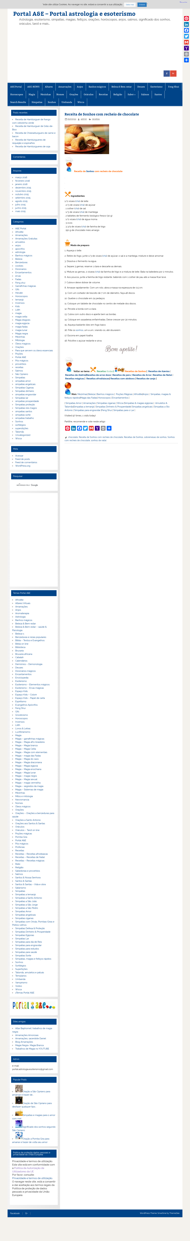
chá (77, 201)
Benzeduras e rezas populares (30, 637)
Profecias (20, 847)
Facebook (15, 1213)
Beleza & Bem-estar (121, 86)
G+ (26, 1213)
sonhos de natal (98, 440)
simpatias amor (23, 381)
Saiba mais (130, 5)
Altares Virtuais (22, 603)
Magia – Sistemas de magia (29, 789)
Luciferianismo (22, 732)
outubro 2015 (22, 194)
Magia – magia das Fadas (28, 755)
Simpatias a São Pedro (26, 908)
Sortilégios (20, 965)
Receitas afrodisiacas (97, 378)
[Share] (186, 60)
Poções (19, 353)
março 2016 (21, 177)
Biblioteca (20, 647)
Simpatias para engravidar (87, 410)
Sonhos (52, 102)
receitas (96, 119)
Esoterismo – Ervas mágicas (29, 688)
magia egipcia (22, 323)
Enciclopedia (21, 677)
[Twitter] (186, 36)
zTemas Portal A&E (24, 992)
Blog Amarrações (24, 1042)
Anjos (80, 86)
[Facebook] (186, 30)
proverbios (20, 364)
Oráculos (88, 94)
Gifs (17, 289)
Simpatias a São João (26, 901)
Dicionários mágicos (25, 671)
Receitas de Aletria (75, 375)
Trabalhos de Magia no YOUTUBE (32, 1048)
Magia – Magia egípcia (26, 765)
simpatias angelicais (25, 384)
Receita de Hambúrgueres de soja (32, 146)
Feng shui (20, 282)
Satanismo (20, 887)
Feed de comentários (26, 462)
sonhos (79, 330)
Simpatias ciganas (106, 403)
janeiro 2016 (21, 184)
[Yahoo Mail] (186, 48)
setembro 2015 (22, 197)
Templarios (20, 975)
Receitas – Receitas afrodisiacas (31, 854)
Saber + (132, 94)
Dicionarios (20, 269)
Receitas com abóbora (122, 378)
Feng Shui (173, 86)
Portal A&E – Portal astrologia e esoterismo (74, 13)
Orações (73, 94)
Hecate (19, 293)
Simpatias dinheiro (24, 391)
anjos (18, 245)
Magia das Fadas (88, 397)
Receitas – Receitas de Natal (30, 857)
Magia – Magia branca (26, 745)
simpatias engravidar (25, 394)
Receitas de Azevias (159, 371)
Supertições (21, 969)
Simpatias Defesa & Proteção (30, 928)
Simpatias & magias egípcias (138, 403)
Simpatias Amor (74, 403)
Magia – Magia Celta (25, 749)
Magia (32, 94)
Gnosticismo (21, 715)
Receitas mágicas (74, 378)
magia (18, 313)
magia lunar (21, 330)
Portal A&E (20, 357)
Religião (117, 94)
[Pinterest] (186, 18)
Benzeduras (21, 262)
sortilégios (20, 425)
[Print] (186, 54)
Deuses (141, 86)
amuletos (20, 242)
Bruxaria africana (23, 654)
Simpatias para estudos (27, 948)
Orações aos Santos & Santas (30, 823)
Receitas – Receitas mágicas (29, 860)
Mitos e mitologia (24, 796)
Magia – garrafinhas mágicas (29, 738)
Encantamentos (120, 397)
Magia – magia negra (26, 776)
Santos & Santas (23, 881)
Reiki (17, 864)
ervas (18, 276)
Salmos (145, 94)
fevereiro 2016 (22, 180)
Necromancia (22, 799)
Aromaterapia (22, 613)
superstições (21, 428)
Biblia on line (21, 643)
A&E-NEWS (33, 86)
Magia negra (21, 333)
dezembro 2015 (23, 187)
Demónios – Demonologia (28, 664)
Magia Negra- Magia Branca (29, 1045)
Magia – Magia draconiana (28, 762)
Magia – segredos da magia (29, 786)
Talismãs (19, 431)
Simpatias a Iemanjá (84, 406)
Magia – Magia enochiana (28, 769)
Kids (17, 306)
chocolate (73, 437)
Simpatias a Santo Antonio (28, 898)
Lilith (17, 309)
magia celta (21, 316)
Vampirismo (21, 982)
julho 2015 (20, 204)
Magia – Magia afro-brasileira (30, 742)
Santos (158, 94)
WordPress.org (22, 465)
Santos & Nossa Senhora (28, 877)
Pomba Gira (21, 837)
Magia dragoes (22, 320)
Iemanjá (19, 299)
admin (84, 119)
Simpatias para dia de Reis (28, 942)
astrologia (20, 252)
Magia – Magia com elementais (31, 752)
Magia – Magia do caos (27, 759)
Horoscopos (16, 94)
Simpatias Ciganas (24, 387)
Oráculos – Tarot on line (27, 830)
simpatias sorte (23, 415)
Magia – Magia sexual (26, 779)
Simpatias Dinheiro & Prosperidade (113, 406)
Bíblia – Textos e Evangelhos (30, 640)
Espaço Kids (21, 691)
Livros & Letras (22, 728)
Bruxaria (19, 650)
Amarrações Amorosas (26, 1035)
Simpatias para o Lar (123, 410)
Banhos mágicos (97, 86)
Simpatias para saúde (26, 952)
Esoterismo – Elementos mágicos (32, 684)
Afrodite (138, 394)
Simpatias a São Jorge (26, 904)
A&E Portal (16, 86)
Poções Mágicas (124, 394)
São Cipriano (21, 374)
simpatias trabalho (24, 418)
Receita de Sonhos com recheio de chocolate (101, 437)
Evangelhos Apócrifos (26, 705)
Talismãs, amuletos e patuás (29, 972)
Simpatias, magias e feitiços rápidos (33, 958)
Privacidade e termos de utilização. (32, 1178)
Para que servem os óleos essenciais (34, 350)
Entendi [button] (142, 5)
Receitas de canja (145, 378)
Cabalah (19, 657)
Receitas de (92, 375)
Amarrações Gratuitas (26, 238)
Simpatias (37, 102)
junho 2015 (20, 208)
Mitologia (20, 340)
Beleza (91, 394)
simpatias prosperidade (27, 401)
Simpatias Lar (22, 938)
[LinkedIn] (186, 24)
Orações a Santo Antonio (28, 820)
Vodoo (18, 986)
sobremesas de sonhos (155, 437)
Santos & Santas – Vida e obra (30, 884)
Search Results (18, 102)
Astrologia (20, 616)
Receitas (103, 94)
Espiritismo (20, 701)
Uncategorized (22, 435)
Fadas (18, 279)
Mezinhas (46, 94)
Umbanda (66, 102)
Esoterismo (156, 86)
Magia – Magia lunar (25, 772)
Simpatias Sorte (23, 955)
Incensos (19, 303)
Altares (49, 86)
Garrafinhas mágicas (25, 286)
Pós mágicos (21, 360)
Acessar (19, 455)
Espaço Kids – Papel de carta (30, 698)
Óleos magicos (22, 343)
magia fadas (21, 326)
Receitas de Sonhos (135, 371)
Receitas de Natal (162, 375)
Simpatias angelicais (142, 406)
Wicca (80, 102)
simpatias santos (23, 411)
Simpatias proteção (25, 404)
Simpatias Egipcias (24, 935)
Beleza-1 (19, 633)
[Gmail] (186, 42)
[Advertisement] (95, 48)
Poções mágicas (23, 833)
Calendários (21, 660)
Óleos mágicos (22, 806)
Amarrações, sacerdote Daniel (30, 1038)
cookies (19, 265)
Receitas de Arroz (141, 375)
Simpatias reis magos (26, 408)
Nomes (60, 94)
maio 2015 (20, 211)
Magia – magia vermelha (28, 782)
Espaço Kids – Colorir (26, 694)
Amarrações (64, 86)
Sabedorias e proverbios (27, 871)
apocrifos (20, 249)
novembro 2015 (23, 191)
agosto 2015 (21, 201)
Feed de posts (22, 459)
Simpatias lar (21, 398)
